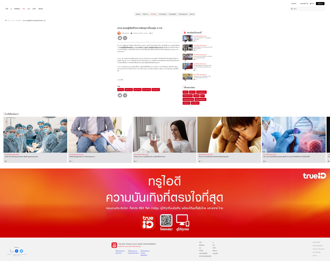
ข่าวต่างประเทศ (183, 14)
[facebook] (16, 251)
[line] (11, 251)
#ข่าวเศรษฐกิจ (8, 155)
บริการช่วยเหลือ (316, 252)
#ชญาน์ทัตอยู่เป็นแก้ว (200, 99)
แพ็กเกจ (215, 251)
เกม (29, 9)
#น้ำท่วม (185, 92)
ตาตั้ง (34, 9)
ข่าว (13, 21)
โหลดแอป (294, 3)
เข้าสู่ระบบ (320, 4)
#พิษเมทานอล (129, 89)
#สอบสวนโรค (156, 89)
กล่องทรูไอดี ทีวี (304, 3)
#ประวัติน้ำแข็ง (195, 103)
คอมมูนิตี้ (215, 253)
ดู (11, 9)
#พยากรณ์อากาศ (188, 96)
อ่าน (24, 9)
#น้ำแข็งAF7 (186, 103)
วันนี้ (7, 9)
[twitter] (21, 251)
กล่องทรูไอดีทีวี (203, 253)
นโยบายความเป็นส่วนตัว (318, 249)
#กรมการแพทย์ (146, 89)
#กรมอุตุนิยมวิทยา (201, 92)
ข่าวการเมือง (162, 14)
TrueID (11, 3)
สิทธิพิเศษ (17, 9)
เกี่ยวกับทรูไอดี (316, 242)
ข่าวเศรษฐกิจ (172, 14)
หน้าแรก (138, 14)
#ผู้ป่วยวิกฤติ (137, 89)
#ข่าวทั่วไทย (196, 36)
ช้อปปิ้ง (201, 251)
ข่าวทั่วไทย (153, 14)
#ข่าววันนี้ (196, 96)
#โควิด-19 (192, 92)
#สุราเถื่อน (120, 89)
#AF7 (202, 96)
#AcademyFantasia (188, 99)
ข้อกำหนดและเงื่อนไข (318, 246)
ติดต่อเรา (315, 256)
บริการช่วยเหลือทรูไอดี (205, 256)
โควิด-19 (145, 14)
